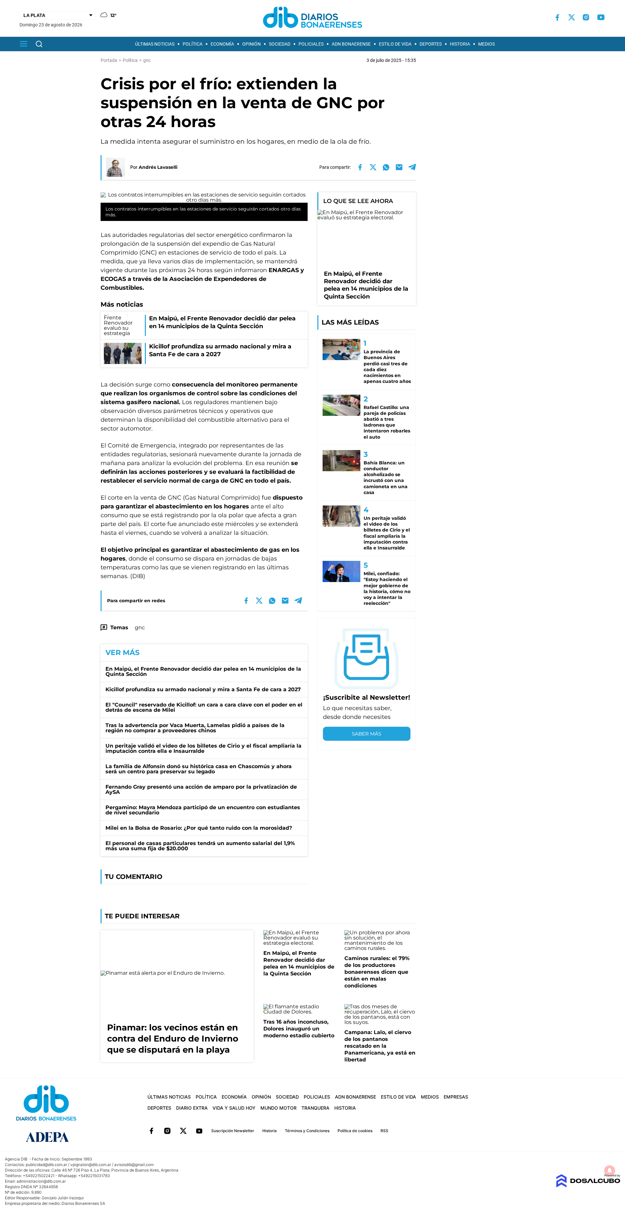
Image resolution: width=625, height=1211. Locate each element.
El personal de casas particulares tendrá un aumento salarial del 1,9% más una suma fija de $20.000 (200, 846)
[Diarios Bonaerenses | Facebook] (557, 17)
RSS (384, 1130)
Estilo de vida (395, 44)
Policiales (311, 44)
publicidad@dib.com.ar (46, 1164)
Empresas (456, 1097)
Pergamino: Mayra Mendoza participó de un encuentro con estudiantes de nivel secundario (202, 810)
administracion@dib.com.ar (41, 1181)
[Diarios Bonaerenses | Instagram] (586, 17)
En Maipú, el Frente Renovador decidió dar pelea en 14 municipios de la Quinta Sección (203, 671)
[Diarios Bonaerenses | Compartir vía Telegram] (412, 167)
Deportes (431, 44)
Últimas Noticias (154, 44)
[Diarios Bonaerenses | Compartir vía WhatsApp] (386, 167)
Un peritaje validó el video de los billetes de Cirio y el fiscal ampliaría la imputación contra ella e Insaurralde (203, 748)
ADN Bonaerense (351, 44)
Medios (486, 44)
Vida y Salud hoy (234, 1108)
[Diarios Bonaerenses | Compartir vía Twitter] (373, 167)
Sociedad (279, 44)
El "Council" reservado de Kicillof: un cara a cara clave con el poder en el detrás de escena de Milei (203, 707)
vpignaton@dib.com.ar (90, 1164)
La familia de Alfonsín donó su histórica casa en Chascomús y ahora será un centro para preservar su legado (198, 769)
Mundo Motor (278, 1108)
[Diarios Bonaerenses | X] (572, 17)
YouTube (199, 1131)
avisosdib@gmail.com (134, 1164)
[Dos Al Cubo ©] (588, 1186)
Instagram (167, 1131)
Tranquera (315, 1108)
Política (192, 44)
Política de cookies (355, 1130)
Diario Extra (192, 1108)
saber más (366, 734)
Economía (222, 44)
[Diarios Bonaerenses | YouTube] (600, 17)
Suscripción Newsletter (232, 1130)
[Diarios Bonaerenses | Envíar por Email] (399, 167)
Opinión (251, 44)
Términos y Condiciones (307, 1130)
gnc (140, 627)
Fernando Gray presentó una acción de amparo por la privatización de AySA (201, 789)
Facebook (151, 1131)
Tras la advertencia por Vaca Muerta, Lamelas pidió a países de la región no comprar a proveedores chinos (195, 728)
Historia (460, 44)
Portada (109, 60)
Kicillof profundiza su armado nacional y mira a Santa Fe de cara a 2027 (203, 689)
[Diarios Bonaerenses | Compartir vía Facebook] (360, 167)
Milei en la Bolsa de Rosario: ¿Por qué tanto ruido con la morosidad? (198, 828)
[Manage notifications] (609, 1170)
